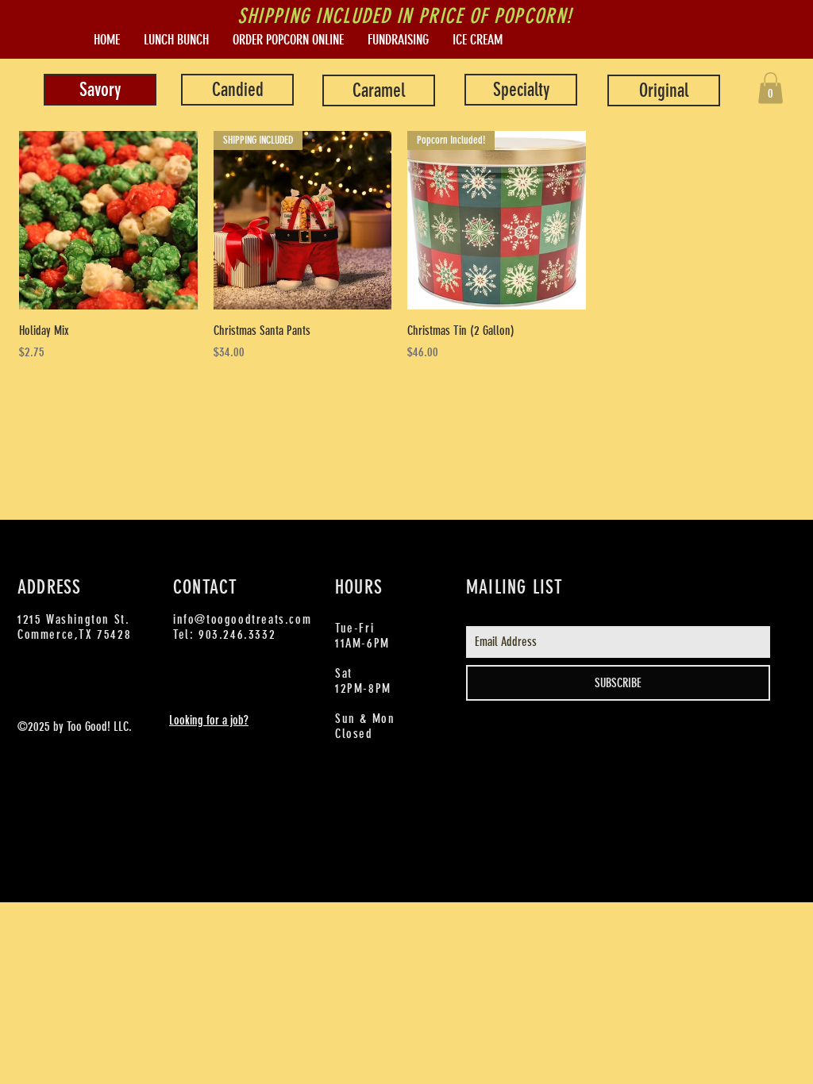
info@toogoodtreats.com (242, 619)
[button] (770, 87)
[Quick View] (108, 220)
